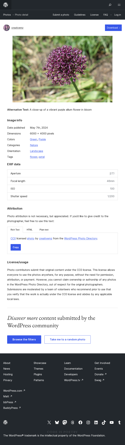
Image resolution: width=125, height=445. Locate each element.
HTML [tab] (29, 230)
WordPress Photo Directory (80, 238)
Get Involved (102, 363)
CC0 (13, 238)
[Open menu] (120, 5)
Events (99, 368)
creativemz (17, 27)
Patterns (39, 380)
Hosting (8, 374)
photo (30, 238)
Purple (42, 139)
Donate (101, 374)
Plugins (38, 374)
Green (33, 139)
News (6, 368)
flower (33, 156)
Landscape (36, 151)
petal (42, 156)
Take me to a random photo (67, 339)
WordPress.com (14, 390)
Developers (71, 374)
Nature (34, 145)
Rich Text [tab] (15, 230)
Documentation (73, 368)
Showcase (40, 363)
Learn (67, 363)
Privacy (7, 380)
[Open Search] (110, 5)
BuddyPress (12, 407)
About (6, 363)
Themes (38, 368)
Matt (7, 396)
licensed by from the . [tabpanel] (54, 238)
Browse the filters (24, 339)
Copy (16, 247)
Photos (7, 14)
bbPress (9, 402)
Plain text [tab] (44, 230)
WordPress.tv (73, 380)
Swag (99, 380)
